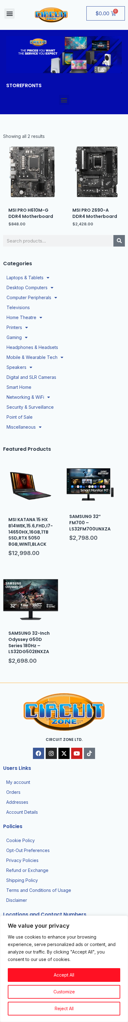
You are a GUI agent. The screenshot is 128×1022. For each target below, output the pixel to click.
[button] (9, 13)
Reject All (64, 1008)
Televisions (18, 307)
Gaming (14, 337)
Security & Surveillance (30, 407)
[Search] (119, 241)
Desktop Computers (27, 287)
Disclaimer (16, 900)
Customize (64, 991)
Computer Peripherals (29, 297)
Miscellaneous (21, 427)
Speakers (16, 367)
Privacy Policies (22, 860)
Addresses (17, 802)
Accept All (64, 974)
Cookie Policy (20, 840)
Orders (13, 792)
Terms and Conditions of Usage (38, 890)
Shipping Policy (22, 880)
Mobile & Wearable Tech (32, 357)
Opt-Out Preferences (28, 850)
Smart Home (19, 387)
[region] (64, 969)
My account (18, 782)
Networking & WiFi (25, 397)
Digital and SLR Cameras (31, 377)
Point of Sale (20, 417)
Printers (14, 327)
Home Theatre (21, 317)
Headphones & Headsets (32, 347)
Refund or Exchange (27, 870)
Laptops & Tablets (25, 277)
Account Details (22, 812)
